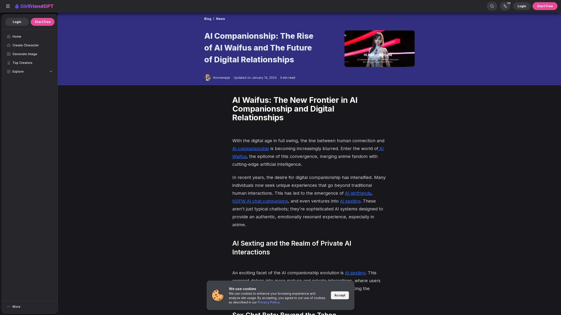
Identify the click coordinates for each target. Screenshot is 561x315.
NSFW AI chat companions (260, 201)
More (16, 306)
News (220, 19)
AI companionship (250, 148)
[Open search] (492, 6)
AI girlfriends (358, 193)
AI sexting (350, 201)
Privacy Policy (269, 302)
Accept (339, 295)
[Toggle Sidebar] (8, 6)
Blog (207, 19)
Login (522, 6)
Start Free (545, 6)
